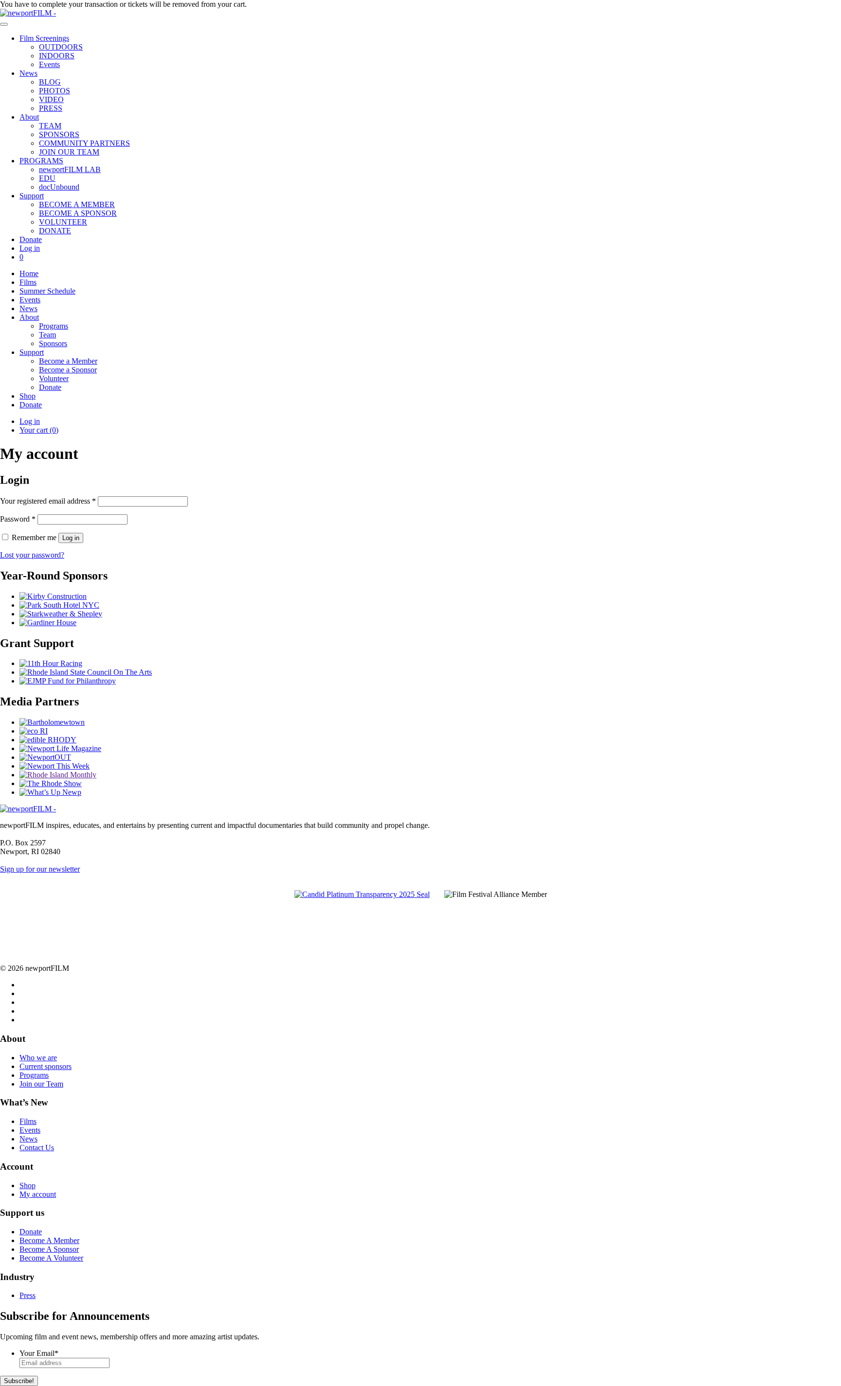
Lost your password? (32, 555)
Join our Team (41, 1084)
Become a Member (68, 361)
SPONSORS (59, 134)
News (28, 73)
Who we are (38, 1057)
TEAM (50, 126)
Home (28, 273)
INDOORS (56, 56)
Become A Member (49, 1240)
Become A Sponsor (49, 1249)
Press (27, 1295)
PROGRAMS (41, 161)
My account (37, 1194)
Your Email (38, 1353)
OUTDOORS (61, 47)
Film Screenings (44, 38)
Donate (30, 239)
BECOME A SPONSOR (78, 213)
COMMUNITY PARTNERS (84, 143)
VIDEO (51, 99)
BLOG (50, 82)
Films (28, 282)
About (29, 117)
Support (31, 196)
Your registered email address (48, 501)
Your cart (38, 430)
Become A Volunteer (51, 1258)
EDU (47, 178)
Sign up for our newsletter (40, 869)
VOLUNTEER (63, 222)
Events (49, 64)
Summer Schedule (47, 291)
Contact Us (36, 1147)
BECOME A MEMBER (77, 204)
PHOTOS (54, 91)
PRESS (50, 108)
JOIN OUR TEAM (69, 152)
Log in (29, 248)
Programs (53, 326)
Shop (27, 396)
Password (18, 519)
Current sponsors (45, 1066)
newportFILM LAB (70, 169)
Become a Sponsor (68, 370)
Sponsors (53, 343)
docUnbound (59, 187)
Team (47, 335)
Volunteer (54, 378)
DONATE (55, 231)
